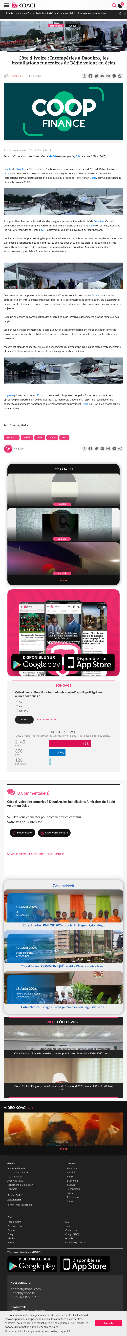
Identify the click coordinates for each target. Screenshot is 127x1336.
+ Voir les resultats (45, 719)
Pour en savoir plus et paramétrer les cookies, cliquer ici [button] (37, 1331)
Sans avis (23, 710)
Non (21, 706)
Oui (20, 702)
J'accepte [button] (108, 1323)
